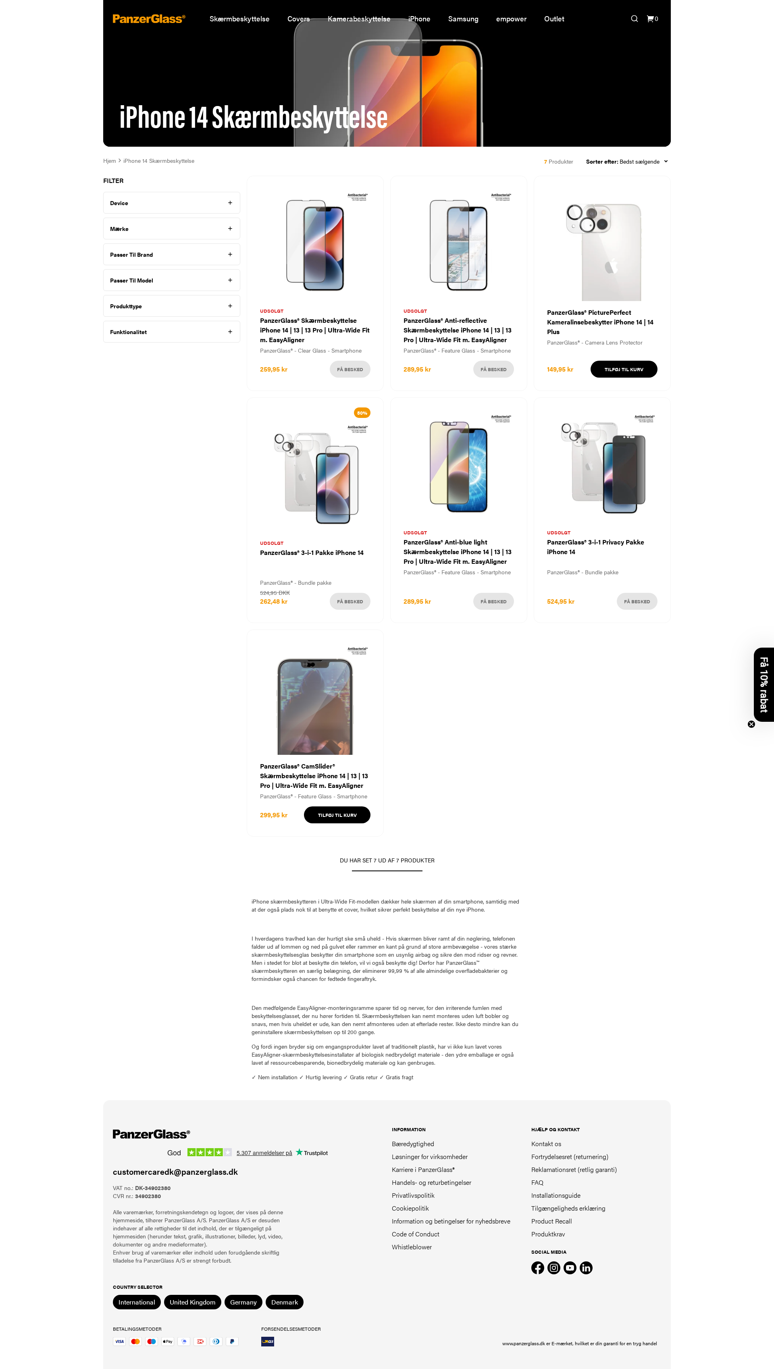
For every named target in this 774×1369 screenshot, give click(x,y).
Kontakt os (546, 1143)
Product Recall (551, 1221)
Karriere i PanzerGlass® (423, 1169)
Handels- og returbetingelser (431, 1182)
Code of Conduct (415, 1233)
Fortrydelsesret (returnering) (569, 1156)
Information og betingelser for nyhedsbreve (451, 1221)
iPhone (419, 18)
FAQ (537, 1182)
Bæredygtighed (413, 1143)
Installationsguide (555, 1195)
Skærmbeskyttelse (240, 18)
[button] (764, 685)
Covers (298, 18)
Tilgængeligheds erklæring (568, 1208)
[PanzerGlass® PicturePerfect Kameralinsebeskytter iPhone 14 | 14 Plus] (602, 283)
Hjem (109, 160)
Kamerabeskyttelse (359, 18)
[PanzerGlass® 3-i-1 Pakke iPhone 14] (315, 510)
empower (511, 18)
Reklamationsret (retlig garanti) (574, 1169)
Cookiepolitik (410, 1208)
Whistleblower (412, 1246)
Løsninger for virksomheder (430, 1156)
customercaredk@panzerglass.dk (175, 1171)
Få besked (350, 369)
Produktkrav (548, 1233)
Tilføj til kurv (624, 369)
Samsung (463, 18)
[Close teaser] (751, 724)
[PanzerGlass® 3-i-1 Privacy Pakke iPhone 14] (602, 510)
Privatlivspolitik (413, 1195)
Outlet (554, 18)
